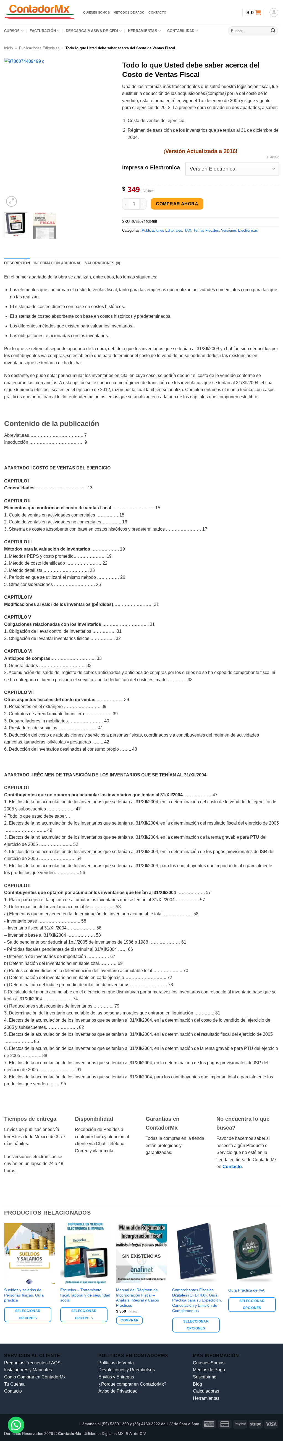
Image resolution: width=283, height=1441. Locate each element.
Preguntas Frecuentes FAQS (32, 1362)
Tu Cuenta (14, 1384)
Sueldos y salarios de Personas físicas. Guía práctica (24, 1295)
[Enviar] (273, 31)
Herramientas (142, 31)
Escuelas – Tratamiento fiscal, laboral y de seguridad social (85, 1295)
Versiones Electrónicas (239, 230)
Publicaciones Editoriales (39, 48)
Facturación (43, 31)
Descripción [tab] (17, 263)
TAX (187, 230)
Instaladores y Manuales (28, 1369)
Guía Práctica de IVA (246, 1290)
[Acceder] (273, 12)
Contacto (157, 12)
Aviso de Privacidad (118, 1391)
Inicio (8, 48)
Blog (197, 1384)
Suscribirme (204, 1377)
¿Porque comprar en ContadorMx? (132, 1384)
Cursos (12, 31)
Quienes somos (96, 12)
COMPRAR (129, 1320)
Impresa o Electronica (151, 168)
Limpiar (273, 157)
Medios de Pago (209, 1369)
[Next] (105, 133)
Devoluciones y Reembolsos (126, 1369)
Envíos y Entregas (116, 1377)
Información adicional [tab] (57, 263)
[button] (254, 12)
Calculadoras (206, 1391)
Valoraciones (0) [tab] (102, 263)
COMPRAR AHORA (177, 204)
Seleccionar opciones (28, 1314)
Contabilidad (181, 31)
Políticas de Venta (116, 1362)
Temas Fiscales (206, 230)
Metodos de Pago (129, 12)
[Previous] (13, 133)
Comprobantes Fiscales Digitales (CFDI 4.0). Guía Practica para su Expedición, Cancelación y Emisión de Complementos (197, 1300)
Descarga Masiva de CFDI (92, 31)
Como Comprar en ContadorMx (34, 1377)
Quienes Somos (208, 1362)
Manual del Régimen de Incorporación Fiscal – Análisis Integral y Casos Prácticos (137, 1298)
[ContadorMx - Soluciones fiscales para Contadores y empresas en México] (39, 12)
